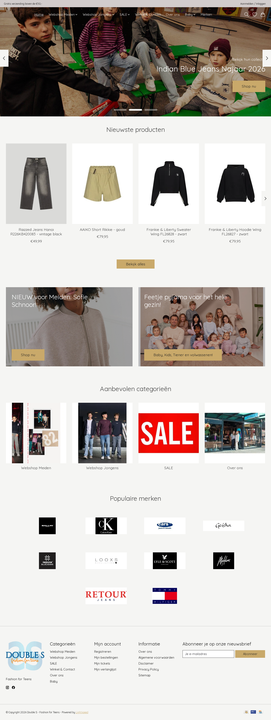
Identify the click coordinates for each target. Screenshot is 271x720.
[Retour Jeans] (106, 596)
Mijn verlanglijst (105, 669)
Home (39, 14)
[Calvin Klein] (106, 526)
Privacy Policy (148, 669)
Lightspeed (82, 712)
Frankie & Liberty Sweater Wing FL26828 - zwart (168, 231)
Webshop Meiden (36, 467)
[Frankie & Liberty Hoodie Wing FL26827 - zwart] (235, 183)
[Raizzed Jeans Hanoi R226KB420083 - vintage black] (36, 183)
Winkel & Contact (148, 14)
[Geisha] (223, 526)
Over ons (173, 14)
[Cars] (164, 526)
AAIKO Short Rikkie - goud (102, 229)
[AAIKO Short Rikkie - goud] (102, 183)
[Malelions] (223, 561)
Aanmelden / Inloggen (253, 3)
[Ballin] (47, 526)
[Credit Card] (260, 712)
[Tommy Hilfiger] (164, 596)
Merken (206, 14)
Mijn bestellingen (106, 657)
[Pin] (253, 712)
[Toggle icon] (246, 14)
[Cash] (246, 712)
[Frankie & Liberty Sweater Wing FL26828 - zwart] (168, 183)
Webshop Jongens (102, 467)
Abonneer (250, 654)
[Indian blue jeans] (47, 561)
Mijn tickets (102, 663)
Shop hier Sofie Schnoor (155, 86)
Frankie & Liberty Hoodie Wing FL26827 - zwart (235, 231)
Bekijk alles (135, 264)
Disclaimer (146, 663)
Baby (54, 681)
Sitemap (144, 675)
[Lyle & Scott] (164, 561)
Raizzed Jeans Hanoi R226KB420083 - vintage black (36, 231)
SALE (168, 467)
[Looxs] (106, 561)
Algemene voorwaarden (156, 657)
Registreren (102, 652)
